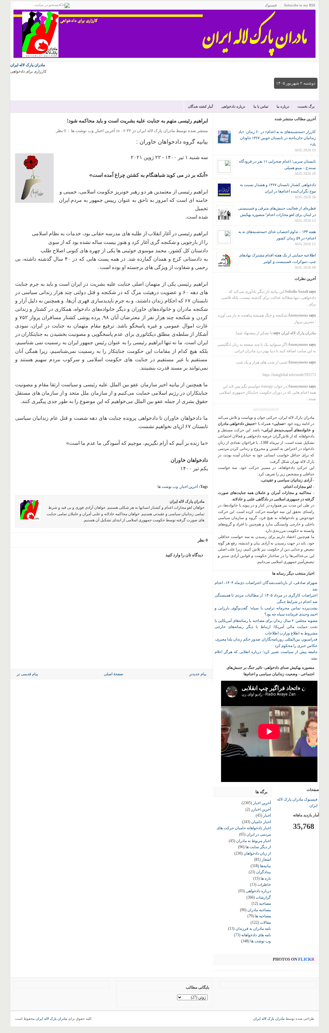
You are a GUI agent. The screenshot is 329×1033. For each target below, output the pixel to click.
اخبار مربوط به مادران (253, 841)
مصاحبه (265, 903)
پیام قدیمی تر (27, 674)
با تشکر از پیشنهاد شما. (253, 333)
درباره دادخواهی (233, 106)
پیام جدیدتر (197, 674)
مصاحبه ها (263, 916)
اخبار (267, 815)
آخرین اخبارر (261, 809)
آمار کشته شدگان (200, 106)
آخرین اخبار (105, 130)
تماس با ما (260, 106)
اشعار (266, 859)
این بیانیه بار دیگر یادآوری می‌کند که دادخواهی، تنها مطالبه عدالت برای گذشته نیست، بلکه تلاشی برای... (268, 297)
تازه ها (266, 878)
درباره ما (283, 106)
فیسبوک (271, 5)
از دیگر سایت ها (258, 847)
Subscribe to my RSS (299, 5)
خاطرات (264, 884)
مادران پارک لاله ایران (27, 65)
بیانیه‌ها (265, 866)
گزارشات (263, 897)
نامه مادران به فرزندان (253, 928)
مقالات (265, 922)
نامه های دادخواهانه (256, 935)
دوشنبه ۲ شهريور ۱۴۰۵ (296, 83)
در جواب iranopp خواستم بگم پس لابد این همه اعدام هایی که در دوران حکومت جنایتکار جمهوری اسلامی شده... (267, 392)
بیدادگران (263, 872)
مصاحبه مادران (259, 910)
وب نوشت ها (82, 130)
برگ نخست (306, 106)
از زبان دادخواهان (257, 853)
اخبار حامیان (261, 822)
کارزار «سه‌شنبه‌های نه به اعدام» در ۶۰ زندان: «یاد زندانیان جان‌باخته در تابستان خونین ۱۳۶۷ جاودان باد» (277, 138)
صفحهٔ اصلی (113, 674)
